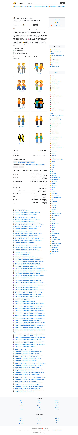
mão (28, 162)
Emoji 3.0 (56, 417)
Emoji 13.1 (21, 422)
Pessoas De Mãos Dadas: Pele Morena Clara (23, 221)
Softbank (56, 407)
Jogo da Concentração (56, 25)
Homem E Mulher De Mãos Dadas (21, 299)
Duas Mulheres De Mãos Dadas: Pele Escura (23, 298)
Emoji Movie (53, 151)
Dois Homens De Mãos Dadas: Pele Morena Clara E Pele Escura (28, 365)
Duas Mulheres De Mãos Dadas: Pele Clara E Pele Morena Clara (28, 258)
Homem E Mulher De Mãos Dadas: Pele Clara (24, 301)
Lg (21, 407)
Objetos (55, 6)
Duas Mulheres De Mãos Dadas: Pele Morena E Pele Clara (26, 273)
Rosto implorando (54, 57)
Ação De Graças (54, 83)
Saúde (52, 229)
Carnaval (53, 92)
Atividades (51, 6)
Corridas (52, 108)
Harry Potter (53, 185)
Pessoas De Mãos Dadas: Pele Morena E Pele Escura (25, 235)
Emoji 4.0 (21, 418)
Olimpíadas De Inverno (55, 213)
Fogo (51, 64)
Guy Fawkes (53, 181)
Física (52, 167)
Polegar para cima (54, 62)
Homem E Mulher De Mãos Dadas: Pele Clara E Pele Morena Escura (28, 306)
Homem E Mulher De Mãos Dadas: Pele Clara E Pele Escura (27, 308)
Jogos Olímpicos (54, 195)
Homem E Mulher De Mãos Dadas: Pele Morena (24, 324)
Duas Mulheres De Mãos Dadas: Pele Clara (23, 256)
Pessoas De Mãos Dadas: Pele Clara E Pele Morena (25, 214)
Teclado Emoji (56, 19)
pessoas (21, 166)
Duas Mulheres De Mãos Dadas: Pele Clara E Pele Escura (26, 263)
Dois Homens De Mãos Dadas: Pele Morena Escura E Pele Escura (28, 383)
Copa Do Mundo (54, 102)
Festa (52, 157)
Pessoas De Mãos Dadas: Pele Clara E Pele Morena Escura (27, 216)
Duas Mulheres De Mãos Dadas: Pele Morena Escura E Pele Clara (28, 282)
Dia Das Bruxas (54, 251)
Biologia (52, 86)
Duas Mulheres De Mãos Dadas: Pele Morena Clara (25, 266)
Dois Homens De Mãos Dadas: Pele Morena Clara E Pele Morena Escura (29, 363)
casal (15, 162)
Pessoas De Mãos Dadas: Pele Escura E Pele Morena (25, 249)
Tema (56, 72)
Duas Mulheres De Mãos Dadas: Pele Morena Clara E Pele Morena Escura (30, 270)
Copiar (35, 25)
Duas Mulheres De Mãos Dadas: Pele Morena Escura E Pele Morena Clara (30, 284)
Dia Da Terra (53, 127)
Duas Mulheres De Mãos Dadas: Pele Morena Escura (25, 287)
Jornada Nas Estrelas (55, 197)
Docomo (39, 409)
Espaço (52, 153)
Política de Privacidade (57, 430)
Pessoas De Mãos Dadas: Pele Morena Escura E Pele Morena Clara (28, 238)
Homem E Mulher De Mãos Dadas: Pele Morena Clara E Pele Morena (29, 313)
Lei (51, 199)
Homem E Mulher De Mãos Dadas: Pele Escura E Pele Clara (27, 339)
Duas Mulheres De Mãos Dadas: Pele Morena (24, 277)
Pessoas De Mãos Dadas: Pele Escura (22, 252)
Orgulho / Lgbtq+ (54, 215)
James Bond (53, 193)
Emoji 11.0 (57, 418)
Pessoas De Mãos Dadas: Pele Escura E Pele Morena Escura (27, 251)
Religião (52, 227)
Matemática (53, 201)
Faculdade (53, 155)
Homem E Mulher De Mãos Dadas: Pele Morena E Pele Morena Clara (29, 322)
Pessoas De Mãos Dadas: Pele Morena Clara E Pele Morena (27, 223)
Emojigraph (20, 3)
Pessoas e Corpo (23, 6)
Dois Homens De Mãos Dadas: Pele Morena (23, 370)
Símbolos (58, 6)
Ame (52, 75)
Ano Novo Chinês (54, 245)
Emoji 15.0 (57, 422)
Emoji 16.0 (39, 423)
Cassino (52, 98)
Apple (21, 73)
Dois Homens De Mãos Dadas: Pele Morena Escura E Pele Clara (28, 376)
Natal (52, 211)
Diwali (52, 149)
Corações (53, 104)
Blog (56, 22)
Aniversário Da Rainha (55, 81)
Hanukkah (53, 183)
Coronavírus (53, 106)
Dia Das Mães (54, 131)
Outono (52, 217)
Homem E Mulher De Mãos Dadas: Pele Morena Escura (26, 335)
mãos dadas (35, 164)
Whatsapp (21, 126)
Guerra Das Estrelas (55, 177)
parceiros (42, 164)
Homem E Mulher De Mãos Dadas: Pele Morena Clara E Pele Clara (28, 310)
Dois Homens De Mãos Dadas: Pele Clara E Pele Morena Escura (28, 355)
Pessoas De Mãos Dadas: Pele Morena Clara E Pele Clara (26, 219)
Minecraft (53, 207)
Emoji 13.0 (57, 420)
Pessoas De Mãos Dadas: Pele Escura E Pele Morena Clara (27, 247)
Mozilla (39, 407)
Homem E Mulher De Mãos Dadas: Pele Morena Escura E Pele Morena (29, 334)
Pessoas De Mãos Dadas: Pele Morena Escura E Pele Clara (27, 237)
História (52, 187)
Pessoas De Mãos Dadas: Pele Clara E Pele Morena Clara (26, 212)
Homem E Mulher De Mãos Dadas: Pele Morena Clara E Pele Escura (28, 318)
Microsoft (39, 108)
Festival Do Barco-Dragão (56, 159)
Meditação (53, 205)
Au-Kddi (21, 409)
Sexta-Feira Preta (54, 233)
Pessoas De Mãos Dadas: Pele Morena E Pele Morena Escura (27, 233)
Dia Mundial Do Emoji (55, 119)
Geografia (53, 173)
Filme (52, 163)
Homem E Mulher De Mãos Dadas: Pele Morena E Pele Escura (27, 327)
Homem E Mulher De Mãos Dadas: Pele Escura (24, 346)
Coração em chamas (55, 59)
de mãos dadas (21, 162)
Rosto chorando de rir (55, 50)
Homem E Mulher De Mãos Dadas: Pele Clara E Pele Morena (27, 305)
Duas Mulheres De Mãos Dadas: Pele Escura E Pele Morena (27, 294)
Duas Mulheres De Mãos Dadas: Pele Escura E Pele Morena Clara (28, 292)
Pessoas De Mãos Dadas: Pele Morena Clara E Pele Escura (27, 226)
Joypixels (39, 126)
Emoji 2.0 (39, 417)
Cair (51, 90)
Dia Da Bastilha (54, 249)
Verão (52, 241)
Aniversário (53, 79)
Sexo (52, 231)
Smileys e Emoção (16, 6)
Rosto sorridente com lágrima (57, 55)
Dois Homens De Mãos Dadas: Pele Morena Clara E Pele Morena (28, 362)
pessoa (32, 162)
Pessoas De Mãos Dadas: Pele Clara (22, 210)
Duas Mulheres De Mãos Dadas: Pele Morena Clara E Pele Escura (28, 271)
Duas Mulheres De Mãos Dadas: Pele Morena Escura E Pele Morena (28, 285)
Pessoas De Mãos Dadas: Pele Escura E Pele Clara (25, 245)
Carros (52, 94)
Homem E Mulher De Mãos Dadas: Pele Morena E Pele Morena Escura (29, 325)
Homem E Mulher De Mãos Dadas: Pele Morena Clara (25, 312)
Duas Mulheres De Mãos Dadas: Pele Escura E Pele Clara (26, 291)
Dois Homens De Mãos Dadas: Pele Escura (23, 391)
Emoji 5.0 (39, 418)
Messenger (39, 404)
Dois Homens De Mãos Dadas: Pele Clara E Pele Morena (26, 353)
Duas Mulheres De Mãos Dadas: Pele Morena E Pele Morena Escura (28, 278)
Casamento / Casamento (56, 96)
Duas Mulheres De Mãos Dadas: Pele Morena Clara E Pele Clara (28, 264)
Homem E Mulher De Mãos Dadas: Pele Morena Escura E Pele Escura (29, 337)
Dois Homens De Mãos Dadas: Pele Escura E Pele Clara (26, 384)
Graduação (53, 175)
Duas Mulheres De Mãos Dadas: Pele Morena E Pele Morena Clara (28, 275)
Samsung (21, 108)
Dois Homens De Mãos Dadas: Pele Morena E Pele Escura (26, 374)
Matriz (52, 203)
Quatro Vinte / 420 (54, 223)
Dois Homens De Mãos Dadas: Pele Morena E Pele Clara (26, 367)
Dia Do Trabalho (54, 141)
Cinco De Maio (54, 247)
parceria (16, 166)
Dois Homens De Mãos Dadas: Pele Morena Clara (24, 360)
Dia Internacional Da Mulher (57, 147)
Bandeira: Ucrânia (54, 66)
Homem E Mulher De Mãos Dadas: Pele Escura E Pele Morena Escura (29, 344)
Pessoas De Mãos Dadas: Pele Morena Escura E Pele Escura (27, 244)
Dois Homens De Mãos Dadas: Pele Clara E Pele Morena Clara (27, 351)
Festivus (52, 161)
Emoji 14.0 (39, 422)
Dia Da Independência (55, 123)
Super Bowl (53, 237)
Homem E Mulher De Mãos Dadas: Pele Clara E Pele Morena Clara (28, 303)
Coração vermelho (54, 61)
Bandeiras (63, 6)
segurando (28, 164)
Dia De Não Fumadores (56, 137)
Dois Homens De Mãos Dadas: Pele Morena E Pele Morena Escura (28, 372)
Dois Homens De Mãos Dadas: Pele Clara (23, 349)
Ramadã (52, 225)
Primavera (53, 219)
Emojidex (39, 405)
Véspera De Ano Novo (55, 243)
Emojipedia (39, 143)
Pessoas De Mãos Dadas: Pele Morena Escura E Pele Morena (27, 240)
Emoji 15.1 (21, 423)
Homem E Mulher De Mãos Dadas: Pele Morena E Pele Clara (27, 320)
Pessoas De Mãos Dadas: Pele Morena (22, 231)
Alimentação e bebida (38, 6)
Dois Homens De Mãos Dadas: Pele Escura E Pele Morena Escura (28, 390)
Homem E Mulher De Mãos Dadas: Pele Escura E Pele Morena (27, 342)
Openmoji (21, 143)
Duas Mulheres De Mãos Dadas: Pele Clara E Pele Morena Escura (28, 261)
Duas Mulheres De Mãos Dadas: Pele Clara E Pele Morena (26, 259)
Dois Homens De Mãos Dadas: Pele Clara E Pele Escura (26, 356)
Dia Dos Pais (53, 143)
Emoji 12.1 (39, 420)
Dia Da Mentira (54, 125)
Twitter (39, 91)
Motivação (53, 209)
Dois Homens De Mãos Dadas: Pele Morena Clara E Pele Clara (27, 358)
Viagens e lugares (45, 6)
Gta (51, 169)
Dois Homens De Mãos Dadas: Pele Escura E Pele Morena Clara (28, 386)
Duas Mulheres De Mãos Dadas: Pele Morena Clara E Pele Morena (28, 268)
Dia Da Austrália (54, 121)
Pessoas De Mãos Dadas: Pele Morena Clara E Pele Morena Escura (28, 224)
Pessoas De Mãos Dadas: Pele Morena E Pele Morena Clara (27, 230)
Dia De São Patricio (55, 135)
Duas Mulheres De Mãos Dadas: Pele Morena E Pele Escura (27, 280)
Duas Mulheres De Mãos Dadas (21, 254)
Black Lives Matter (54, 88)
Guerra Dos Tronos (55, 179)
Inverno (52, 191)
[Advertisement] (39, 12)
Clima (52, 100)
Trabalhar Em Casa (55, 239)
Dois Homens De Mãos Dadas (20, 348)
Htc (56, 405)
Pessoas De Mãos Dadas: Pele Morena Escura (24, 242)
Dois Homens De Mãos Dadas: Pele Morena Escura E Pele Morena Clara (29, 377)
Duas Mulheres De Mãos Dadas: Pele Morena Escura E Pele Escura (28, 289)
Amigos (52, 77)
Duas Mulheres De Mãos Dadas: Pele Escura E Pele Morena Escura (28, 296)
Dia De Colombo (54, 133)
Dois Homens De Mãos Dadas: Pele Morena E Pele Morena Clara (28, 369)
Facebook (21, 91)
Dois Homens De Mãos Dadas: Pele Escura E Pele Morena (26, 388)
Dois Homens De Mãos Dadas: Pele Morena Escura (25, 381)
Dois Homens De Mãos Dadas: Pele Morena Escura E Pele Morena (28, 379)
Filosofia (52, 165)
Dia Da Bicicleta (54, 129)
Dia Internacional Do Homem (57, 110)
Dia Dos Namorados (55, 145)
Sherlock (52, 235)
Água (52, 253)
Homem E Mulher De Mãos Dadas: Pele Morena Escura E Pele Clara (28, 329)
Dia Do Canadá (54, 139)
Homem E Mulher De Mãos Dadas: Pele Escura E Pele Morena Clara (28, 341)
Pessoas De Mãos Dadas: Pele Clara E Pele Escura (25, 217)
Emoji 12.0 (21, 420)
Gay (51, 171)
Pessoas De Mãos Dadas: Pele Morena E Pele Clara (25, 228)
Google (39, 73)
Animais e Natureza (30, 6)
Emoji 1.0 (21, 417)
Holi (51, 189)
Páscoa (52, 221)
